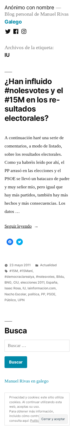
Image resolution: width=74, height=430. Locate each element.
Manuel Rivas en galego (27, 381)
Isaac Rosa (13, 288)
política (33, 294)
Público (10, 300)
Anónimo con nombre (29, 7)
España (51, 282)
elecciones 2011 (32, 282)
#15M (13, 271)
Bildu (60, 277)
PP (43, 294)
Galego (13, 22)
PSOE (51, 294)
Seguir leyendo (21, 226)
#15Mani (26, 271)
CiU (16, 282)
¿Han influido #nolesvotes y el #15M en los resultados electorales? (34, 100)
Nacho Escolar (15, 294)
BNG (8, 282)
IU (24, 288)
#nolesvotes (45, 277)
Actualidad (48, 265)
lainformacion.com (42, 288)
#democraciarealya (19, 277)
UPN (21, 300)
